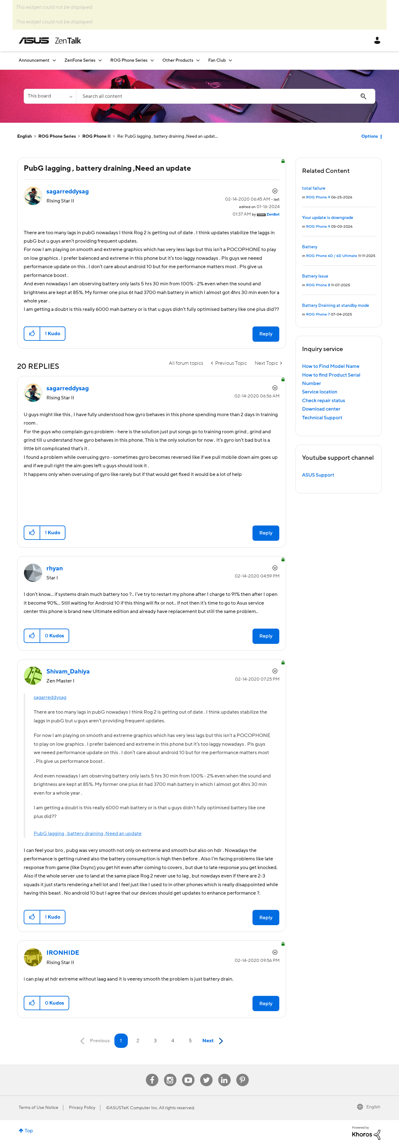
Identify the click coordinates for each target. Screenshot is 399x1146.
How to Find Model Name (330, 366)
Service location (319, 392)
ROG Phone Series (57, 136)
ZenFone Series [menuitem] (80, 60)
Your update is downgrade (327, 218)
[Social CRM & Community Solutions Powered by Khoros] (366, 1132)
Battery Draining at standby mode (335, 305)
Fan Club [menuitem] (217, 60)
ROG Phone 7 (318, 314)
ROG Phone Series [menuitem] (128, 60)
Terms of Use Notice (38, 1107)
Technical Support (322, 418)
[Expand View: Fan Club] (230, 60)
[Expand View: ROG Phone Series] (152, 60)
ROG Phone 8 (318, 285)
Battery (309, 247)
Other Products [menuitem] (177, 60)
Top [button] (29, 1131)
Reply (265, 334)
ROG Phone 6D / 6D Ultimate (331, 256)
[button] (32, 333)
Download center (321, 409)
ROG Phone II (96, 136)
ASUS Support (318, 475)
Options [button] (369, 136)
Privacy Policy (82, 1107)
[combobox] (225, 96)
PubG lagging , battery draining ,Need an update (88, 833)
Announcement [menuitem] (34, 60)
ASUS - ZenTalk (50, 40)
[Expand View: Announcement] (54, 60)
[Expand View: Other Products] (198, 60)
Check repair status (323, 400)
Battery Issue (315, 276)
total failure (313, 188)
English (24, 136)
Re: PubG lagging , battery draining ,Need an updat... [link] (167, 136)
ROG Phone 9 (318, 197)
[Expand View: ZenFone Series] (100, 60)
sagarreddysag (50, 697)
